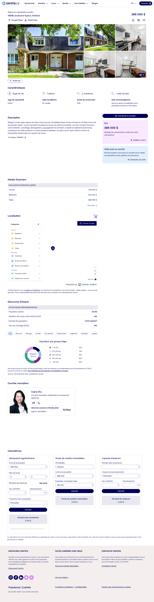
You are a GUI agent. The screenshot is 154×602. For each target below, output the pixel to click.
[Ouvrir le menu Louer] (58, 3)
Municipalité (60, 463)
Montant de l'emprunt (18, 483)
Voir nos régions (61, 577)
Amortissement (36, 489)
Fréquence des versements (20, 499)
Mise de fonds (14, 473)
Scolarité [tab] (84, 334)
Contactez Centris (111, 551)
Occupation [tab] (48, 334)
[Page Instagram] (10, 577)
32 (143, 75)
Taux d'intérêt (14, 489)
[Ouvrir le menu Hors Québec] (87, 3)
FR (132, 3)
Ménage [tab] (29, 334)
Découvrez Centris (18, 551)
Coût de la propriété (17, 463)
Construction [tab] (61, 334)
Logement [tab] (73, 334)
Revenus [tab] (19, 334)
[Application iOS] (26, 577)
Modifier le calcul (139, 140)
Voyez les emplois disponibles (67, 566)
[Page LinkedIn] (21, 577)
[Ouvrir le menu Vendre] (70, 3)
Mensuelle (14, 503)
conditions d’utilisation (32, 290)
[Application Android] (31, 577)
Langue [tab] (94, 334)
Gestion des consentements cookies (116, 587)
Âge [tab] (10, 334)
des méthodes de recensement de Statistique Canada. (48, 371)
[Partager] (133, 20)
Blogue (95, 3)
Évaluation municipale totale (66, 481)
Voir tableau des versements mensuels (26, 529)
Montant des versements (112, 463)
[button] (46, 51)
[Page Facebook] (16, 577)
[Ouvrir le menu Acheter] (47, 3)
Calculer (28, 509)
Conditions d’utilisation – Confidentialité (71, 587)
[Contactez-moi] (33, 403)
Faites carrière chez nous (68, 551)
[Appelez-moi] (39, 403)
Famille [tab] (38, 334)
